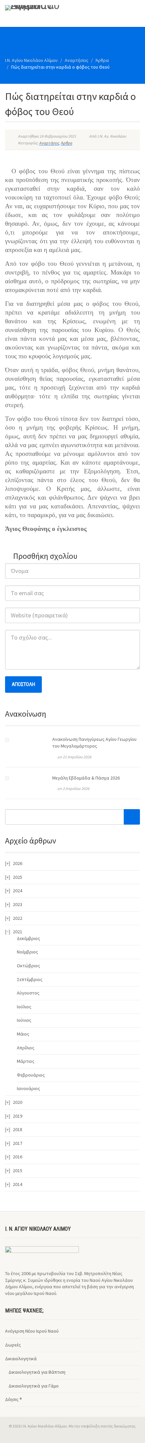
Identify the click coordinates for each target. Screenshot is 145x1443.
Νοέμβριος (27, 952)
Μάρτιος (25, 1061)
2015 (17, 1170)
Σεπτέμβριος (29, 979)
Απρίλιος (25, 1048)
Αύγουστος (28, 993)
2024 (17, 891)
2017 (17, 1143)
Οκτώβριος (28, 966)
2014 (17, 1184)
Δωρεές (13, 1345)
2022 (17, 918)
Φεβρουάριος (31, 1075)
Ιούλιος (24, 1007)
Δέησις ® (13, 1399)
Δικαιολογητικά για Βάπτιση (36, 1372)
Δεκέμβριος (28, 938)
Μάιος (23, 1034)
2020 (17, 1102)
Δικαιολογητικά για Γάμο (33, 1386)
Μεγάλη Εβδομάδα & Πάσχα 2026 (86, 778)
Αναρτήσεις (49, 142)
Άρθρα (66, 142)
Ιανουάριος (28, 1088)
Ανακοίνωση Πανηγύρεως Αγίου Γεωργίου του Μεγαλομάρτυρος (94, 742)
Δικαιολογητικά (21, 1359)
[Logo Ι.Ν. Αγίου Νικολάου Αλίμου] (48, 7)
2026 (17, 863)
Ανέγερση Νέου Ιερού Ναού (32, 1331)
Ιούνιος (24, 1020)
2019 (17, 1116)
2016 (17, 1157)
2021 (17, 932)
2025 (17, 877)
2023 (17, 904)
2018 (17, 1129)
